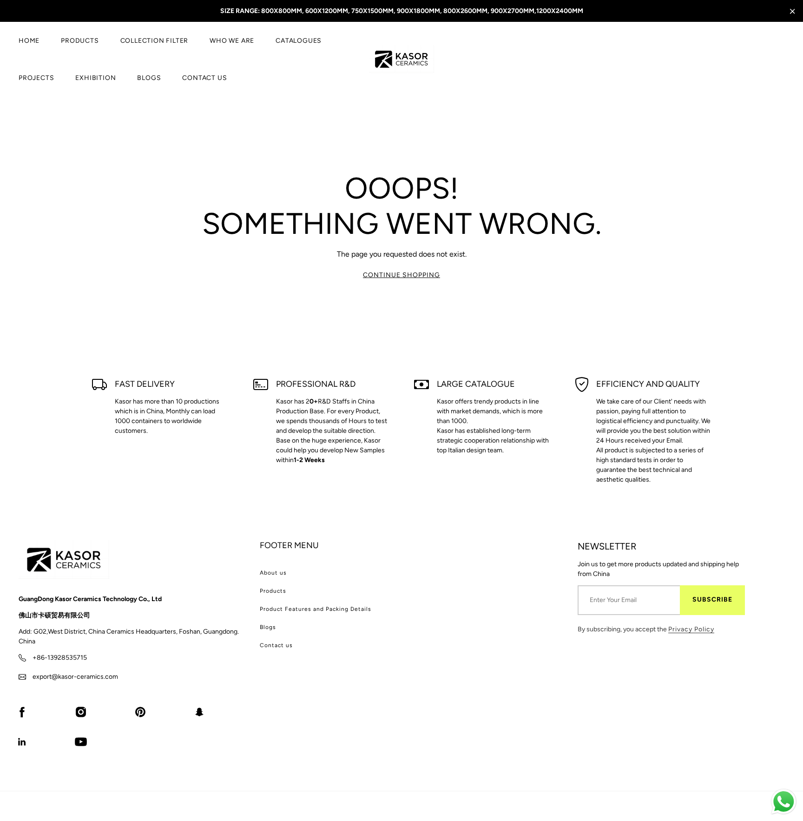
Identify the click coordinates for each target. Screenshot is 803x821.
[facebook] (22, 712)
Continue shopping (401, 275)
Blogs (149, 78)
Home (29, 41)
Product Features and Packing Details (315, 609)
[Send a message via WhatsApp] (783, 801)
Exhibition (95, 78)
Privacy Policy (691, 629)
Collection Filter (154, 41)
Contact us (204, 78)
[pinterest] (140, 712)
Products (80, 41)
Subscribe (712, 599)
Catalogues (299, 41)
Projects (36, 78)
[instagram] (81, 712)
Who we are (232, 41)
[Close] (792, 11)
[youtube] (81, 741)
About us (273, 572)
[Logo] (401, 59)
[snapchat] (199, 712)
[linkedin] (22, 741)
